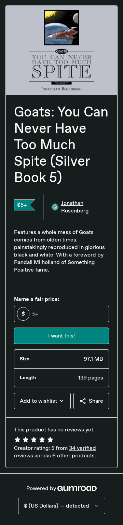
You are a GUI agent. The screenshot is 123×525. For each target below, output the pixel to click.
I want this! (61, 335)
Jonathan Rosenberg (74, 207)
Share (96, 401)
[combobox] (42, 401)
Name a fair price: (36, 299)
